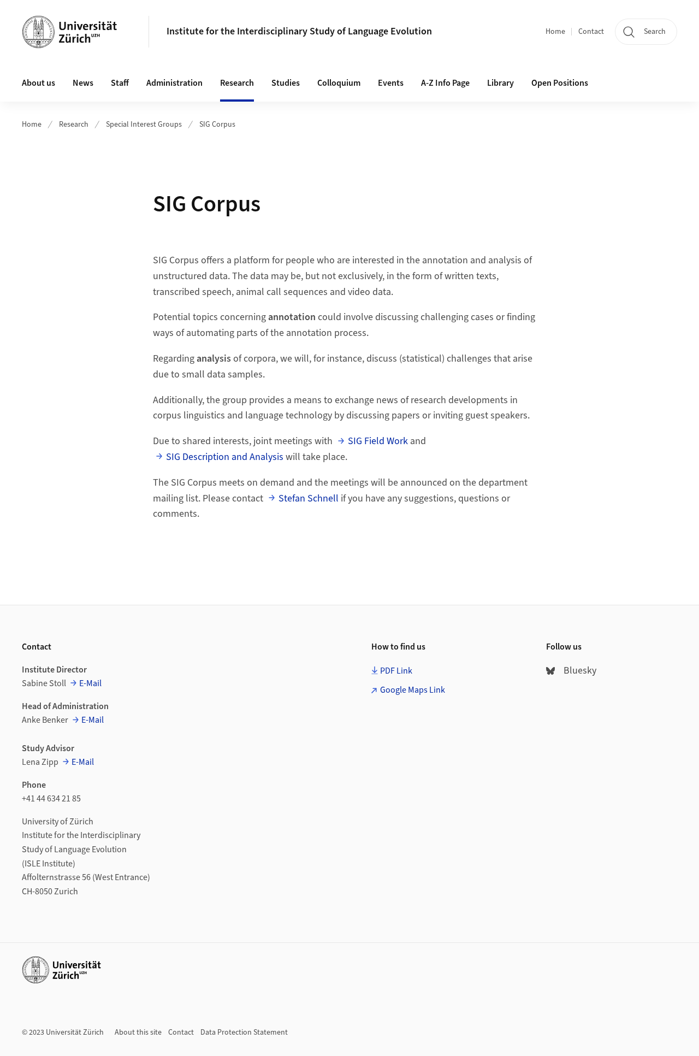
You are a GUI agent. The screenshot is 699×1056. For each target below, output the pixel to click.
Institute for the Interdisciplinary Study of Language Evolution (299, 31)
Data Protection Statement (244, 1032)
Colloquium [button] (338, 83)
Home (555, 31)
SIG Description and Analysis (224, 457)
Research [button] (237, 83)
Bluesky (580, 670)
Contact (591, 31)
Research (73, 124)
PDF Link (396, 671)
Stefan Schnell (309, 498)
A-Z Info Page (445, 83)
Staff (120, 83)
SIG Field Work (378, 441)
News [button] (83, 83)
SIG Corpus (217, 124)
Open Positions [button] (559, 83)
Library (500, 83)
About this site (138, 1032)
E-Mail (90, 683)
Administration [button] (174, 83)
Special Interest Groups (144, 124)
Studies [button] (285, 83)
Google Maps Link (412, 690)
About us (38, 83)
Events (391, 83)
